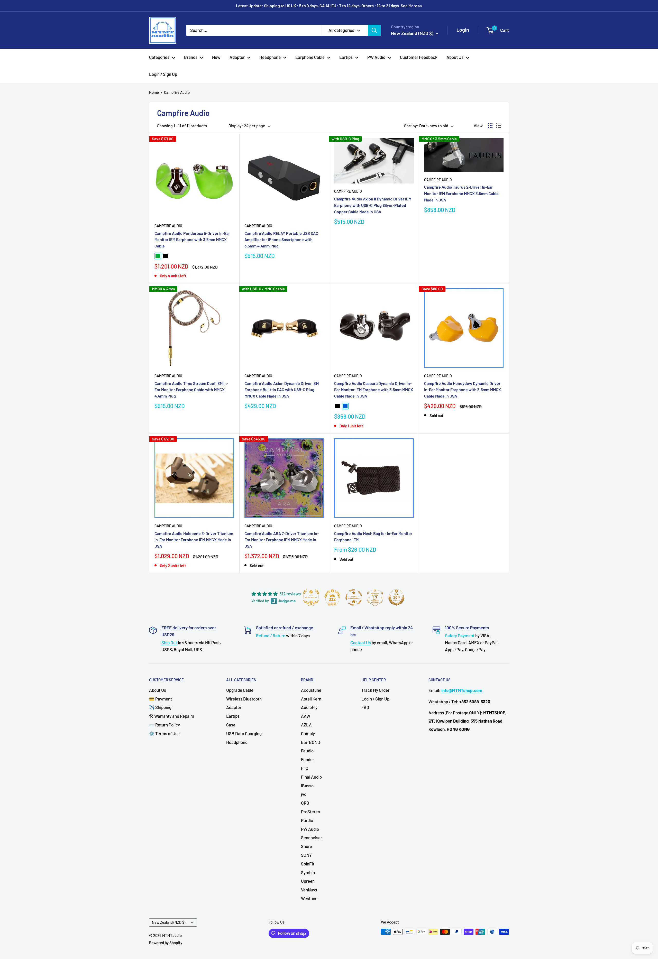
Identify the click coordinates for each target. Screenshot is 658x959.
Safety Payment (459, 635)
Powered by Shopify (165, 942)
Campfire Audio (177, 92)
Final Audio (311, 776)
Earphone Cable (310, 57)
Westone (309, 898)
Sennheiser (311, 837)
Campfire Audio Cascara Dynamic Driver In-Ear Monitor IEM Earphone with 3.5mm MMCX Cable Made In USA (373, 390)
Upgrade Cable (239, 690)
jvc (303, 794)
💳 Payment (160, 698)
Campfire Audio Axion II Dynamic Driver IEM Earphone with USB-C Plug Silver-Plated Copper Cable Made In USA (372, 205)
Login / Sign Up (163, 74)
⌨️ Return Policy (164, 724)
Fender (307, 759)
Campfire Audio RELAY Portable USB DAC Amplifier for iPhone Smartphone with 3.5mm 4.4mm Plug (281, 239)
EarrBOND (310, 742)
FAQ (365, 707)
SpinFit (307, 863)
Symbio (308, 872)
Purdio (307, 820)
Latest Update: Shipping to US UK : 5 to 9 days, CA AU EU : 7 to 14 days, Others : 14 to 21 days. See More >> (329, 5)
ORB (305, 802)
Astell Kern (311, 698)
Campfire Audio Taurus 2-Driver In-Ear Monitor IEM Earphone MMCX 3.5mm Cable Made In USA (461, 193)
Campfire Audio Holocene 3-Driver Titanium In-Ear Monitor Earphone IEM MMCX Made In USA (193, 540)
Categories (159, 57)
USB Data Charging (244, 733)
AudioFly (309, 707)
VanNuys (309, 889)
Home (154, 92)
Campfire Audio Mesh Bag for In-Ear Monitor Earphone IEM (373, 536)
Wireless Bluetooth (244, 698)
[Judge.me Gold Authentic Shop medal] (311, 597)
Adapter (237, 57)
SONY (306, 854)
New (216, 57)
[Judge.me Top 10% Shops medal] (396, 597)
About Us (454, 57)
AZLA (306, 724)
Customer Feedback (418, 57)
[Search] (374, 30)
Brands (190, 57)
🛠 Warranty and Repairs (171, 715)
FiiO (304, 768)
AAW (305, 715)
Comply (308, 733)
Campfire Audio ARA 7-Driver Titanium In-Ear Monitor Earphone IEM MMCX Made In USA (281, 540)
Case (230, 724)
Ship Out (169, 642)
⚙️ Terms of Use (164, 733)
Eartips (346, 57)
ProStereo (310, 811)
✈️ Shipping (160, 707)
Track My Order (375, 690)
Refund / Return (270, 635)
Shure (306, 846)
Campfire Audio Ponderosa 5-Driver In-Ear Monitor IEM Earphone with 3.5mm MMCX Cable (192, 239)
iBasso (307, 785)
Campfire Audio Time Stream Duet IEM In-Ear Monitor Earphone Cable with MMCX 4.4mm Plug (191, 390)
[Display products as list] (498, 125)
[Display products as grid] (490, 125)
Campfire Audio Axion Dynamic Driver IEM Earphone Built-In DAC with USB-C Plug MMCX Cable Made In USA (281, 390)
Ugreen (308, 880)
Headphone (270, 57)
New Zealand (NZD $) (168, 922)
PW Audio (376, 57)
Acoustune (311, 690)
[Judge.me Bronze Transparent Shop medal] (353, 597)
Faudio (307, 750)
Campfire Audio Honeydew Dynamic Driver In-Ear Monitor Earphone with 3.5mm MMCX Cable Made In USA (462, 390)
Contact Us (360, 642)
